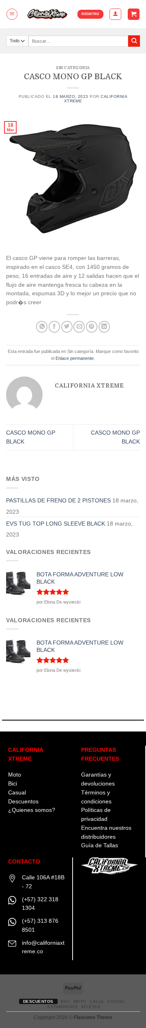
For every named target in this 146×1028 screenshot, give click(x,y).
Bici (12, 784)
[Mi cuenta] (115, 14)
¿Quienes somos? (31, 810)
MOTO (79, 1001)
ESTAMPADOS (62, 1006)
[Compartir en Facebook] (54, 327)
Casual (17, 793)
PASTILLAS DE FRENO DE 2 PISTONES (58, 501)
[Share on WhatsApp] (41, 327)
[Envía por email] (79, 327)
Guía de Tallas (99, 845)
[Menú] (11, 14)
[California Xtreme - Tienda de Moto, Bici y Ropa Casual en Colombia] (47, 14)
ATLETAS (91, 1006)
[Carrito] (133, 14)
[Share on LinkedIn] (104, 327)
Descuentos (23, 802)
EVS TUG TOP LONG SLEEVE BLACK (55, 524)
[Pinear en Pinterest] (91, 327)
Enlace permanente (75, 358)
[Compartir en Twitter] (67, 327)
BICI (65, 1001)
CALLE (97, 1001)
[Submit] (134, 41)
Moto (14, 775)
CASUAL (116, 1001)
